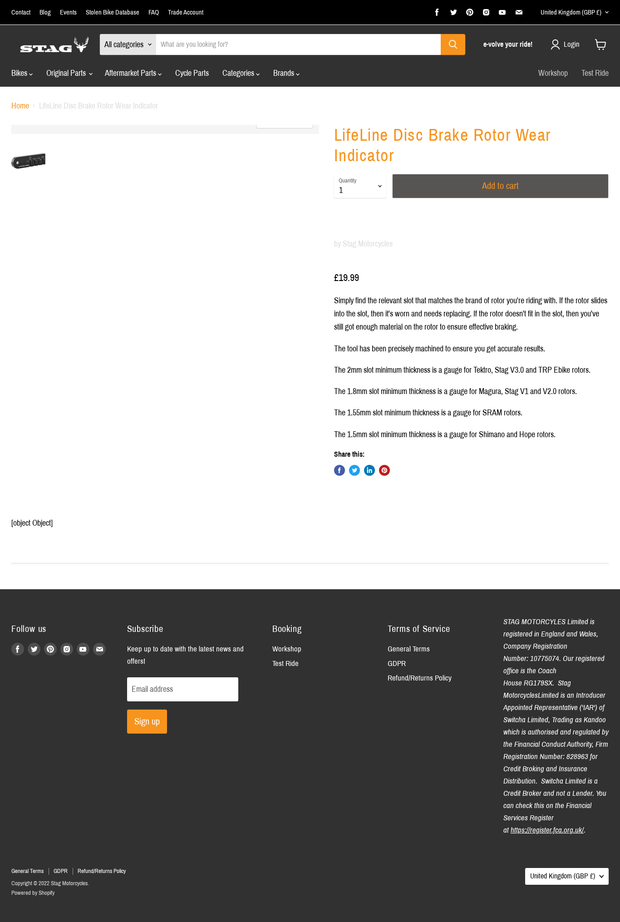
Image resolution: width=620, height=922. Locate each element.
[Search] (453, 44)
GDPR (397, 663)
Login (572, 44)
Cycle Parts (192, 73)
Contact (20, 12)
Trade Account (185, 12)
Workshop (553, 73)
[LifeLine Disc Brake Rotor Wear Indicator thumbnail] (28, 161)
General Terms (409, 649)
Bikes (20, 73)
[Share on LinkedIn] (369, 470)
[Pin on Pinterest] (384, 470)
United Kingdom (571, 12)
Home (20, 105)
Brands (284, 73)
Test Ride (595, 73)
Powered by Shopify (32, 893)
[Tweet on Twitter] (354, 470)
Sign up (147, 721)
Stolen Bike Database (112, 12)
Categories (239, 73)
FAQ (153, 12)
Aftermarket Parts (131, 73)
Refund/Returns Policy (420, 678)
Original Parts (67, 73)
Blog (45, 12)
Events (68, 12)
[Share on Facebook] (339, 470)
